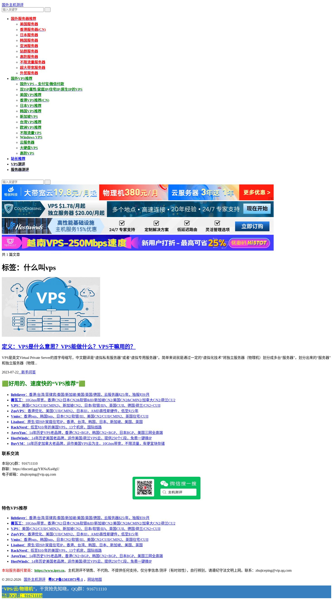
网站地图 (94, 579)
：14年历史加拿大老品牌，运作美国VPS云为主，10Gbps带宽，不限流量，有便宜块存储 (88, 443)
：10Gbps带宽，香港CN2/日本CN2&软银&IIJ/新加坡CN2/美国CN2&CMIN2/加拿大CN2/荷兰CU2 (93, 400)
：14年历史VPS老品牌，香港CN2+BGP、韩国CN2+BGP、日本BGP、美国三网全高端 (87, 433)
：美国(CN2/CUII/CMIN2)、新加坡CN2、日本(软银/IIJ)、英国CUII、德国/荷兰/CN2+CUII (85, 405)
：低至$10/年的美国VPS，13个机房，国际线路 (56, 427)
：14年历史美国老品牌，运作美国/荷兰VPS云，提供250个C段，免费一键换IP (81, 438)
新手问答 (27, 372)
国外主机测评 (13, 5)
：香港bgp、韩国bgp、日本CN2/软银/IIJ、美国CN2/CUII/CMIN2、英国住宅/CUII (79, 416)
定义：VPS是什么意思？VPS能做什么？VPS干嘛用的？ (69, 347)
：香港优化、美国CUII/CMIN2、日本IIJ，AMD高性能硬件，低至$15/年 (74, 411)
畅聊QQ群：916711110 (22, 595)
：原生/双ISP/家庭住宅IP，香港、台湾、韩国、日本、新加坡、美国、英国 (77, 422)
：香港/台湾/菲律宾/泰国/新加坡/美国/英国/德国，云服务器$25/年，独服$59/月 (80, 395)
